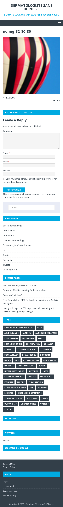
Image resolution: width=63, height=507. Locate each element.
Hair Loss (9, 366)
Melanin (32, 376)
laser (45, 371)
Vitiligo (8, 409)
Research (7, 260)
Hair (5, 250)
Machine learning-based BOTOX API (20, 285)
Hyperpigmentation (14, 371)
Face (17, 360)
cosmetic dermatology (13, 240)
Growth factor (31, 360)
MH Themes (49, 504)
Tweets (6, 264)
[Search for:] (31, 207)
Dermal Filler (11, 355)
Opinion (6, 255)
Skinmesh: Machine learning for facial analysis (24, 290)
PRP (31, 387)
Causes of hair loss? (12, 295)
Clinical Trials (9, 230)
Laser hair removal (14, 376)
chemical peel (33, 344)
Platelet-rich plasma (15, 387)
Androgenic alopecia (46, 333)
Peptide (21, 382)
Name (6, 153)
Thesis (44, 398)
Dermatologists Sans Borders (17, 245)
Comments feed (10, 491)
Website (7, 170)
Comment (7, 131)
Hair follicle (49, 360)
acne (39, 327)
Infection (34, 371)
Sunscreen (32, 398)
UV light (44, 404)
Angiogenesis (11, 338)
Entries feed (8, 486)
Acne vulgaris (11, 333)
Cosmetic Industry (27, 349)
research (8, 393)
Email (5, 161)
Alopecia (27, 333)
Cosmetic (9, 349)
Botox (41, 338)
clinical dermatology (12, 225)
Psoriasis (42, 387)
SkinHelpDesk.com (13, 398)
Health (42, 366)
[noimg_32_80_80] (31, 92)
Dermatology (29, 355)
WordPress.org (9, 495)
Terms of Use (9, 464)
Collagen (48, 344)
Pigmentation (36, 382)
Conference (8, 235)
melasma (8, 382)
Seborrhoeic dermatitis (29, 393)
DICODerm (45, 355)
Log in (5, 481)
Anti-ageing (28, 338)
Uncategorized (10, 269)
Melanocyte (46, 376)
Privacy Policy (9, 467)
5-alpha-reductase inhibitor (18, 327)
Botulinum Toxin (13, 344)
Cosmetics (46, 349)
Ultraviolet (10, 404)
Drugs (7, 360)
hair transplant (26, 366)
